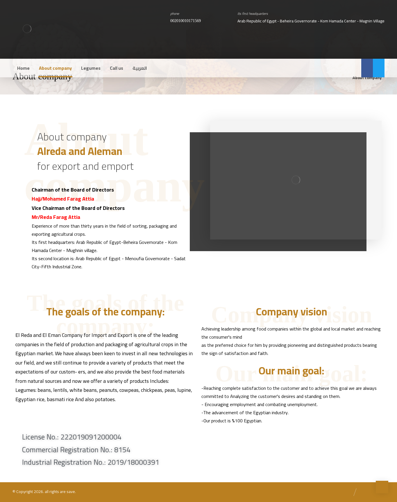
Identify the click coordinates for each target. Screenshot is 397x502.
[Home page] (340, 77)
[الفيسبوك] (367, 68)
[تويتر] (379, 68)
